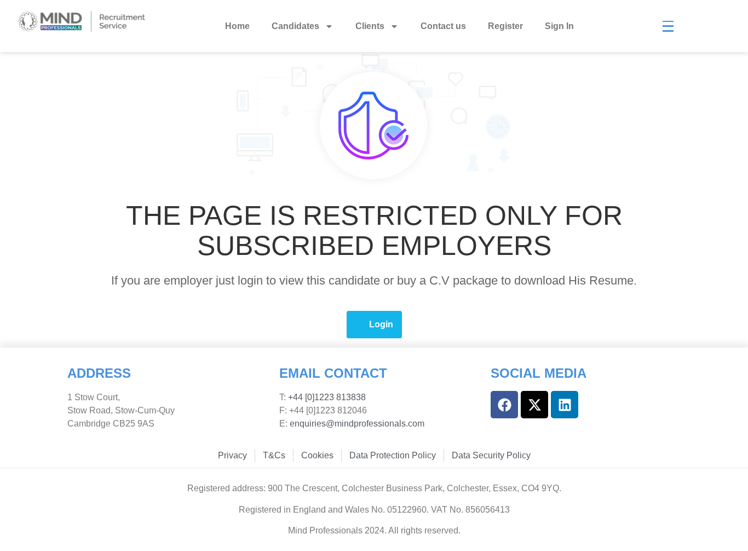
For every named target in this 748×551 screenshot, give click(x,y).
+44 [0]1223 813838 (326, 397)
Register (505, 26)
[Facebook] (504, 404)
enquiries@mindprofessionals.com (357, 423)
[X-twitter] (534, 404)
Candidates (295, 26)
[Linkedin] (564, 404)
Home (237, 26)
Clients (369, 26)
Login (381, 324)
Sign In (559, 26)
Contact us (443, 26)
